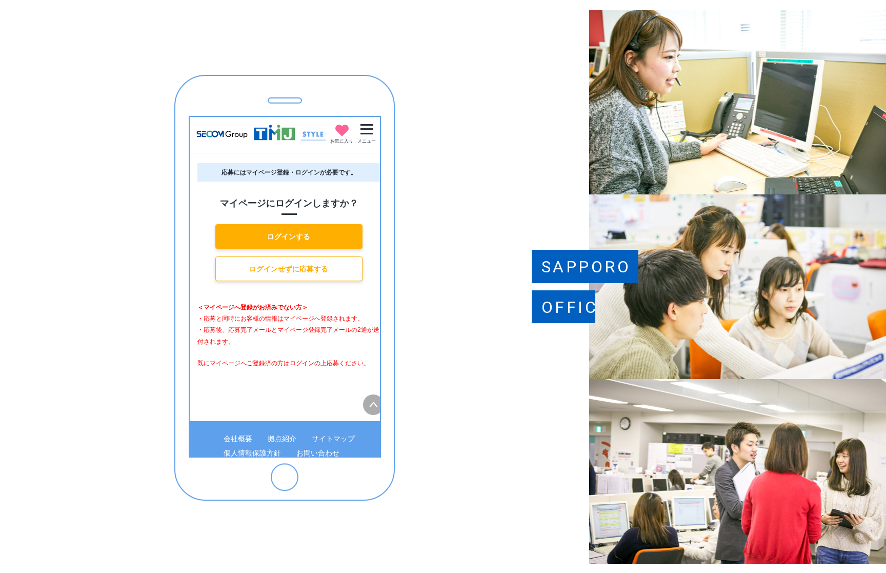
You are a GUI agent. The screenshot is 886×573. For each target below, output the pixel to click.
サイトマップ (333, 438)
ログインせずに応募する (288, 269)
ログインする (288, 236)
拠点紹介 (282, 438)
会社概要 (238, 438)
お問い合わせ (317, 453)
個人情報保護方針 (252, 453)
